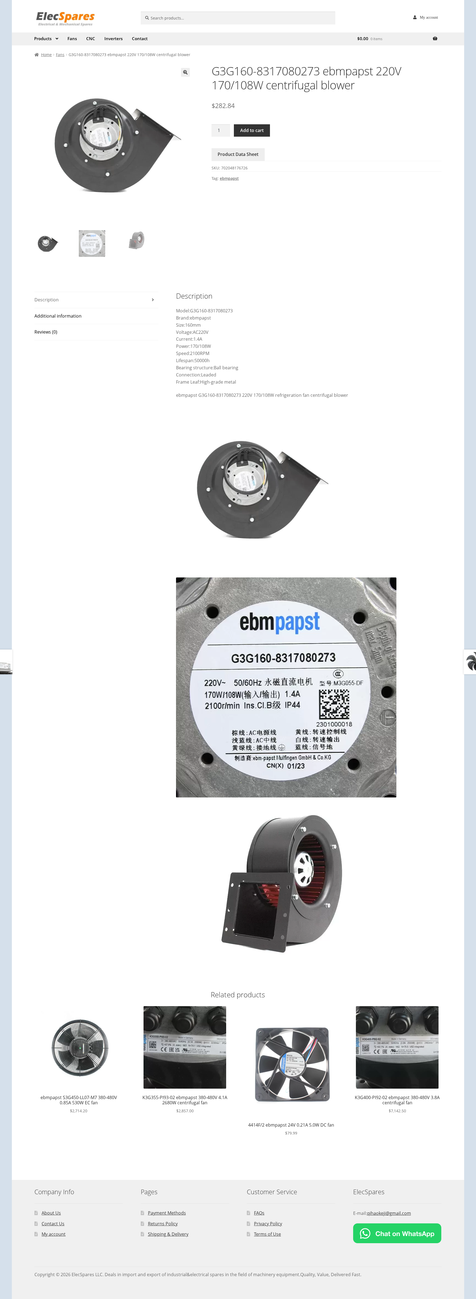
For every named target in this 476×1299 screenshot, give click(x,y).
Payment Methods (167, 1213)
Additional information (58, 316)
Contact (140, 38)
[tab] (96, 300)
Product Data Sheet (238, 154)
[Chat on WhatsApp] (397, 1233)
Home (46, 54)
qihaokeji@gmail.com (389, 1213)
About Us (51, 1213)
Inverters (113, 38)
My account (429, 17)
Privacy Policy (268, 1224)
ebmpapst (229, 178)
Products (43, 38)
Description (46, 300)
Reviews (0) (45, 332)
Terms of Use (267, 1234)
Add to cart (252, 130)
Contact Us (53, 1224)
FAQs (259, 1213)
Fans (72, 38)
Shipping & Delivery (168, 1234)
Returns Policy (163, 1224)
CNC (90, 38)
